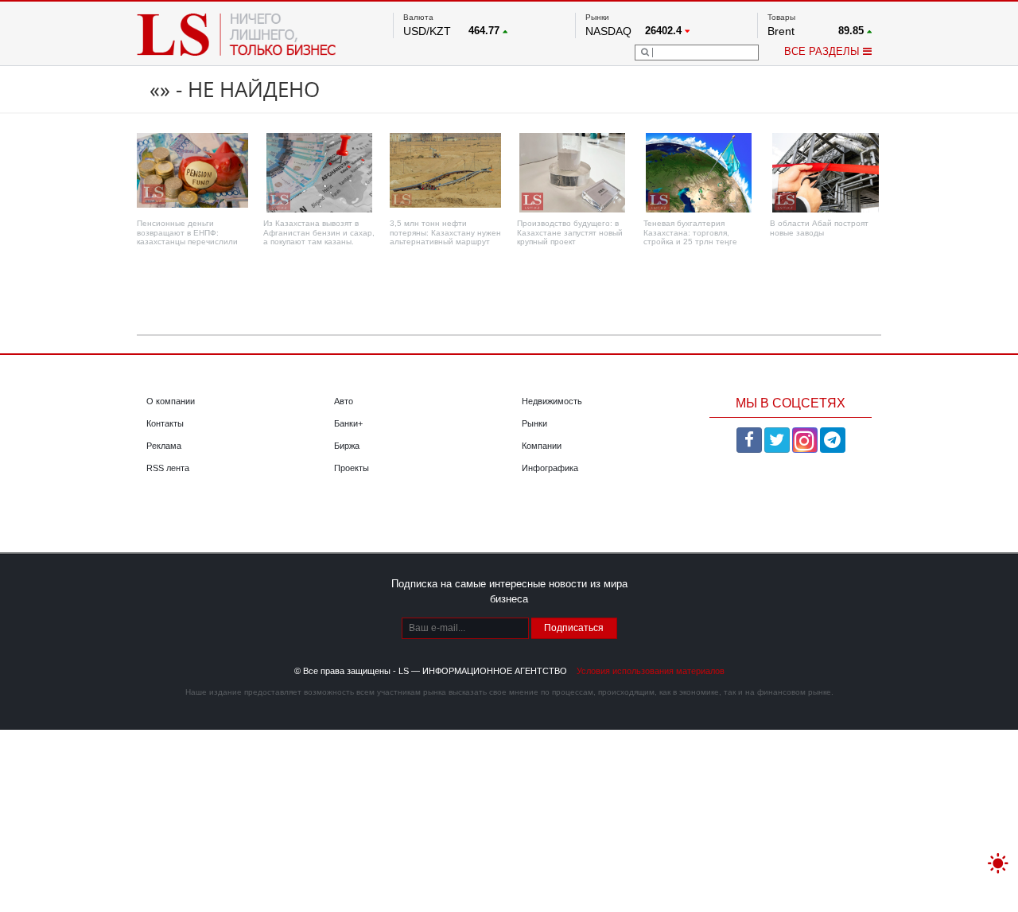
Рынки (534, 423)
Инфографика (550, 468)
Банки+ (348, 423)
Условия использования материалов (651, 671)
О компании (170, 401)
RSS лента (167, 468)
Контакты (165, 423)
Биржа (346, 445)
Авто (343, 401)
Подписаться (574, 627)
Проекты (351, 468)
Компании (541, 445)
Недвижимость (552, 401)
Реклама (163, 445)
